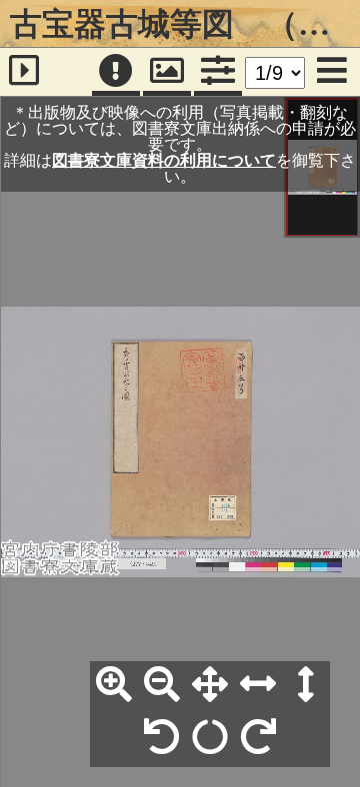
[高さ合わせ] (306, 685)
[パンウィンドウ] (167, 72)
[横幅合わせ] (258, 685)
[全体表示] (210, 685)
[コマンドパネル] (218, 72)
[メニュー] (332, 72)
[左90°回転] (162, 738)
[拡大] (114, 685)
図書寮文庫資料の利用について (164, 160)
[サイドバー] (24, 72)
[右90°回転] (258, 738)
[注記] (116, 72)
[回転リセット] (210, 738)
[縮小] (162, 685)
